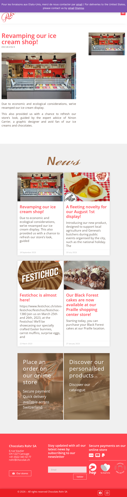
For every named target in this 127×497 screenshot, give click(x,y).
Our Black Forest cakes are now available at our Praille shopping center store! (82, 304)
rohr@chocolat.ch (19, 460)
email (79, 4)
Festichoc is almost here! (38, 297)
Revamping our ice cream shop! (38, 209)
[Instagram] (107, 492)
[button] (123, 12)
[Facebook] (100, 492)
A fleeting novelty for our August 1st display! (86, 211)
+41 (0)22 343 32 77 (20, 457)
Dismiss (79, 8)
